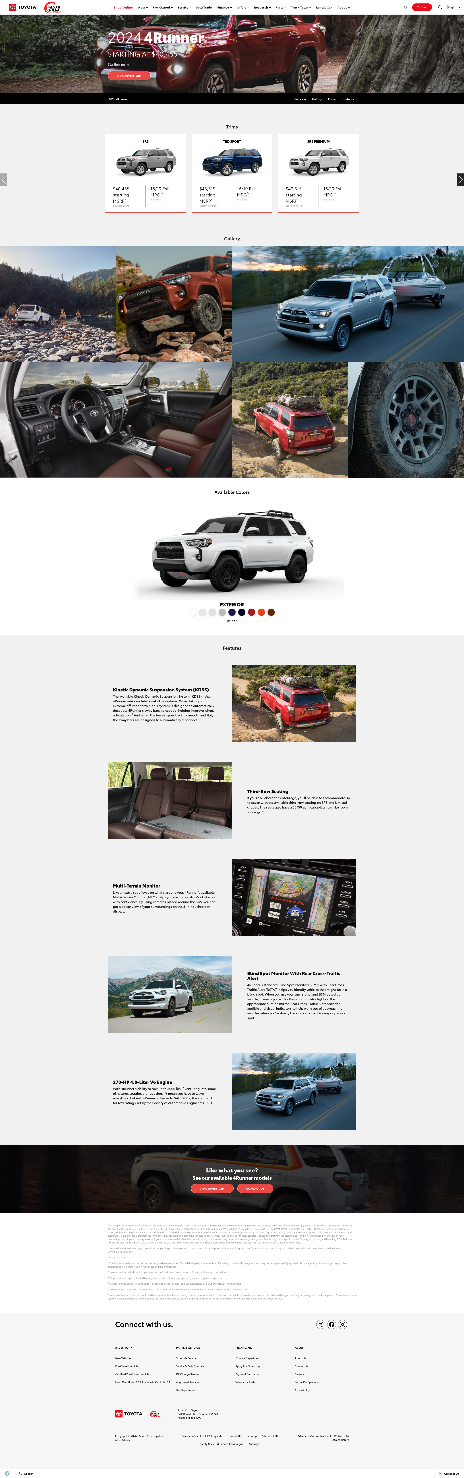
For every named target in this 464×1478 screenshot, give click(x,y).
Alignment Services (187, 1382)
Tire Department (186, 1390)
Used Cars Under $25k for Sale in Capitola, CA (142, 1382)
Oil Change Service (187, 1374)
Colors (332, 99)
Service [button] (182, 8)
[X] (320, 1324)
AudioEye (254, 1444)
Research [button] (261, 8)
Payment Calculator (247, 1374)
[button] (440, 7)
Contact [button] (422, 7)
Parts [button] (280, 8)
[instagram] (342, 1324)
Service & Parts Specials (190, 1366)
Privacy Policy (189, 1436)
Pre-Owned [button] (161, 8)
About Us (300, 1358)
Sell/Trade (204, 7)
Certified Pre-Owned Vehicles (133, 1374)
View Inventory (129, 75)
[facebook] (331, 1324)
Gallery (317, 99)
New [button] (142, 8)
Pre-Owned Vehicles (127, 1366)
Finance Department (247, 1358)
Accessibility (302, 1390)
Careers (299, 1374)
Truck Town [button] (299, 8)
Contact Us (255, 1188)
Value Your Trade (245, 1382)
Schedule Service (186, 1358)
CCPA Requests (212, 1436)
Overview (299, 99)
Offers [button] (241, 8)
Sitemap (252, 1436)
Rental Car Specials (306, 1382)
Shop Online (123, 7)
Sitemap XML (270, 1436)
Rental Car (324, 7)
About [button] (342, 8)
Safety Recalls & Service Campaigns (221, 1444)
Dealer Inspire (340, 1440)
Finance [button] (223, 8)
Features (348, 99)
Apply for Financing (247, 1366)
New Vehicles (123, 1358)
